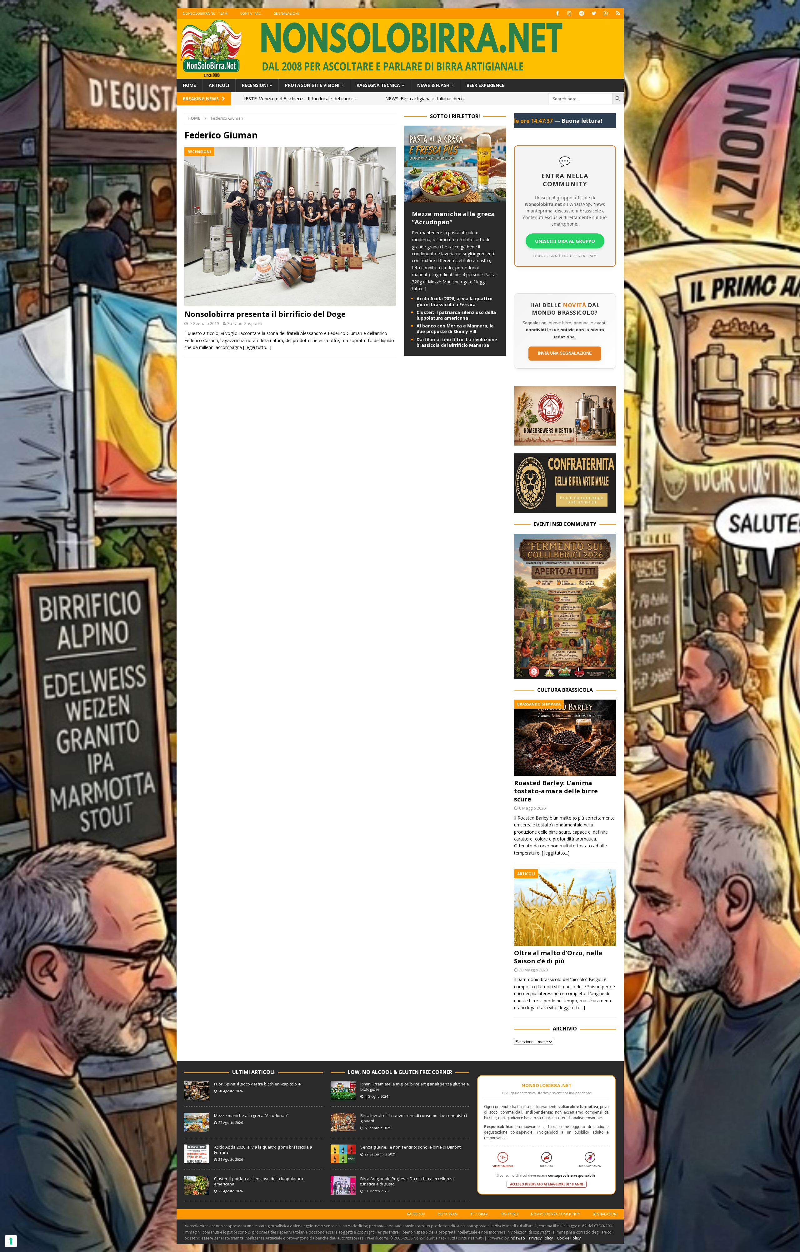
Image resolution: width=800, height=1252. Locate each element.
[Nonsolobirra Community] (606, 13)
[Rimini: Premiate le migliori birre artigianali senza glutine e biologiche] (343, 1090)
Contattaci (251, 13)
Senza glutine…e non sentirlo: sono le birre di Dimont (410, 1147)
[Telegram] (581, 13)
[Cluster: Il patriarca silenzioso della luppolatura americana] (196, 1185)
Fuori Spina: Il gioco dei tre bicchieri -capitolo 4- (257, 1084)
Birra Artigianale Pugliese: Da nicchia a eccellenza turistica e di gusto (407, 1181)
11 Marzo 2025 (376, 1191)
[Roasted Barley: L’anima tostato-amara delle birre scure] (565, 738)
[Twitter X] (593, 13)
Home (189, 85)
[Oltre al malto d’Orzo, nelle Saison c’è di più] (565, 907)
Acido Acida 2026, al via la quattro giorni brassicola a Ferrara (454, 301)
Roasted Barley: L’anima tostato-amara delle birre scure (556, 791)
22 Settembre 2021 (380, 1154)
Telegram (479, 1214)
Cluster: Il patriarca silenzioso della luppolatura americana (456, 315)
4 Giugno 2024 (376, 1096)
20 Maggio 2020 (533, 970)
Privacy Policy (541, 1238)
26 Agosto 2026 (230, 1159)
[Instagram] (569, 13)
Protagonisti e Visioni (312, 85)
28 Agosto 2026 (230, 1091)
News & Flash (433, 85)
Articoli (219, 85)
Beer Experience (485, 85)
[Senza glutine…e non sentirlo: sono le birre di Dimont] (343, 1154)
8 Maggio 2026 (532, 808)
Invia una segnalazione (565, 353)
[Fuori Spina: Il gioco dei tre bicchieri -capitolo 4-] (196, 1090)
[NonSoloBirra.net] (400, 75)
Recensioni (255, 85)
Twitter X (509, 1214)
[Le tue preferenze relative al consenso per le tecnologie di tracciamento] (11, 1241)
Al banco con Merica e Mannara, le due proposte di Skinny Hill (455, 328)
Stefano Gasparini (244, 323)
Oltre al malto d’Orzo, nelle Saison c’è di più (558, 957)
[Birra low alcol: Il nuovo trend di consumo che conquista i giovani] (343, 1122)
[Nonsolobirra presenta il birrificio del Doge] (290, 226)
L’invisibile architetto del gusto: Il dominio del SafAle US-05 (405, 98)
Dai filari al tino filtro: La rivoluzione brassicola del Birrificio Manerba (457, 342)
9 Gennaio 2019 (204, 323)
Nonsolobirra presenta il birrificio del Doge (265, 314)
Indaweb (517, 1238)
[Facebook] (557, 13)
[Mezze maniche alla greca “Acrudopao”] (455, 199)
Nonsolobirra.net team (205, 13)
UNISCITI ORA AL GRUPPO (565, 241)
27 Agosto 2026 (230, 1122)
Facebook (416, 1214)
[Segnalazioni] (618, 13)
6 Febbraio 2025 (378, 1127)
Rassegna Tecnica (378, 85)
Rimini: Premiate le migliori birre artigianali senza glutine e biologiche (414, 1086)
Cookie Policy (569, 1238)
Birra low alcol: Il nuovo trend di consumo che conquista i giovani (413, 1118)
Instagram (448, 1214)
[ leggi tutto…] (257, 347)
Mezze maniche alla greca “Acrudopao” (453, 218)
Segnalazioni (286, 13)
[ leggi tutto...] (555, 853)
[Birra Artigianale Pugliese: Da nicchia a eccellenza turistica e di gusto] (343, 1185)
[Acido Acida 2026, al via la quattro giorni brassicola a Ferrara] (196, 1154)
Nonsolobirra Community (555, 1214)
